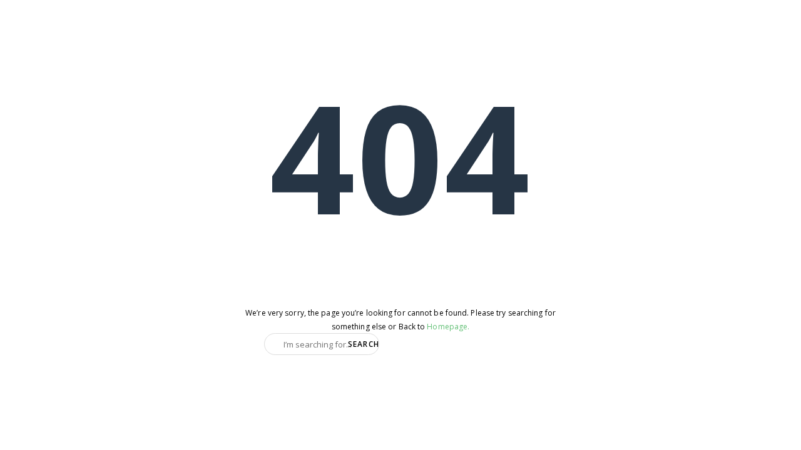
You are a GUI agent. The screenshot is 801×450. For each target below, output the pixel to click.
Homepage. (448, 326)
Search (362, 344)
